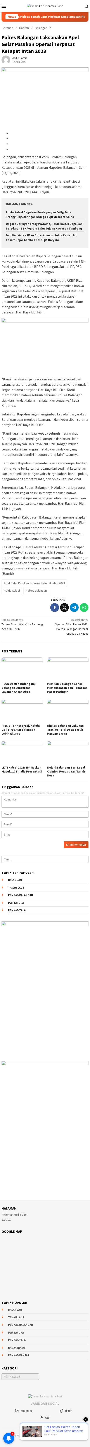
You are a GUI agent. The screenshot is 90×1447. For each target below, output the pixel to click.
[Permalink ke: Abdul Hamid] (6, 60)
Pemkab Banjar (18, 1355)
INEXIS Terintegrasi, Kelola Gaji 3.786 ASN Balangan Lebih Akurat (21, 730)
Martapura (16, 903)
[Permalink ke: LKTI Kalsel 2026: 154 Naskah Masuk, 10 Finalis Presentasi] (22, 752)
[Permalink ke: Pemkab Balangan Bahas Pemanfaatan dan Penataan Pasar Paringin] (67, 669)
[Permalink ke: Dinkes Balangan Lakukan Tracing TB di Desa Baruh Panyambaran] (67, 711)
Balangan (15, 880)
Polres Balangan (36, 591)
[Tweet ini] (64, 607)
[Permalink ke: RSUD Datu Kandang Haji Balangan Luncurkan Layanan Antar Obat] (22, 669)
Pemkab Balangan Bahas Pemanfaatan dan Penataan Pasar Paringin (67, 688)
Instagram (26, 1411)
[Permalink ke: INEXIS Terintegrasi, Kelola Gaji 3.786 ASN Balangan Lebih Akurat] (22, 711)
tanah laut (16, 887)
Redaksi (6, 1220)
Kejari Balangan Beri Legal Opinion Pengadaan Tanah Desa (66, 771)
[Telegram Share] (74, 607)
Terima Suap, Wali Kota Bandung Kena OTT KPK (22, 624)
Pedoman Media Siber (14, 1215)
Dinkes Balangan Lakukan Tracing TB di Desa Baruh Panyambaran (65, 730)
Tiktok (68, 1411)
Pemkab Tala (17, 910)
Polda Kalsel (12, 591)
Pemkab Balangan (20, 895)
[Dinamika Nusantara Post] (45, 6)
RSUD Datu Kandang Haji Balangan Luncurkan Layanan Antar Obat (19, 688)
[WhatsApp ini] (84, 607)
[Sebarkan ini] (54, 607)
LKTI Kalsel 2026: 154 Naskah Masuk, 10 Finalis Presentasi (22, 769)
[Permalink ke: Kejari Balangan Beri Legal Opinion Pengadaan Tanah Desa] (67, 752)
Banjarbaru (16, 1348)
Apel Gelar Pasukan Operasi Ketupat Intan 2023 (34, 583)
